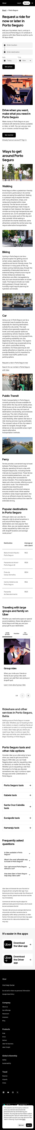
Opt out (21, 1125)
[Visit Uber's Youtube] (8, 1092)
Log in (19, 3)
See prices (8, 67)
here (23, 1119)
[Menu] (32, 3)
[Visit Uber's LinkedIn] (3, 1092)
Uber (4, 3)
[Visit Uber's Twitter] (17, 1092)
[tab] (31, 633)
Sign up (26, 3)
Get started (9, 135)
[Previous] (22, 695)
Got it (29, 1125)
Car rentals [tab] (25, 633)
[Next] (28, 695)
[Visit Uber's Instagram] (12, 1092)
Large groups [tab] (7, 633)
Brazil (4, 10)
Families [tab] (16, 633)
